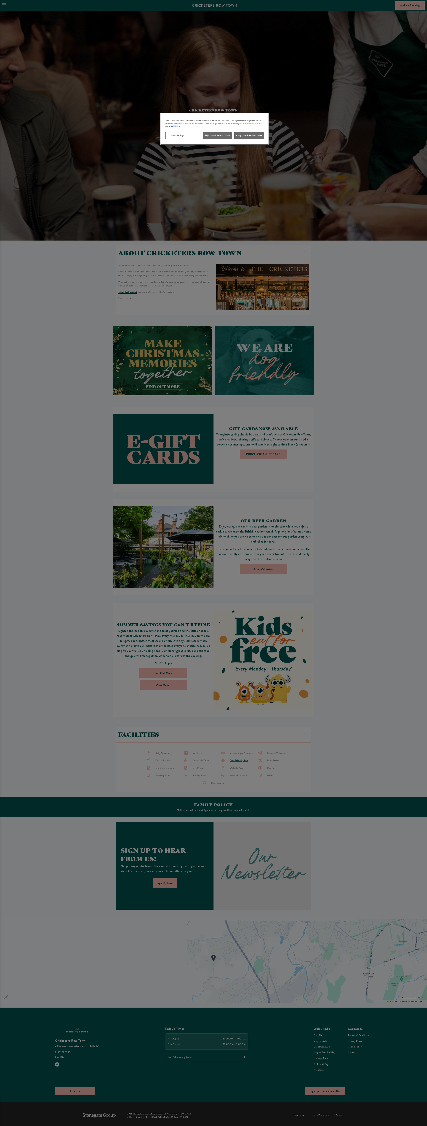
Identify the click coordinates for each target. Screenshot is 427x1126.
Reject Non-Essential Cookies (217, 135)
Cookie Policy (174, 126)
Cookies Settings (177, 135)
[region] (214, 129)
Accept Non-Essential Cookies (249, 135)
